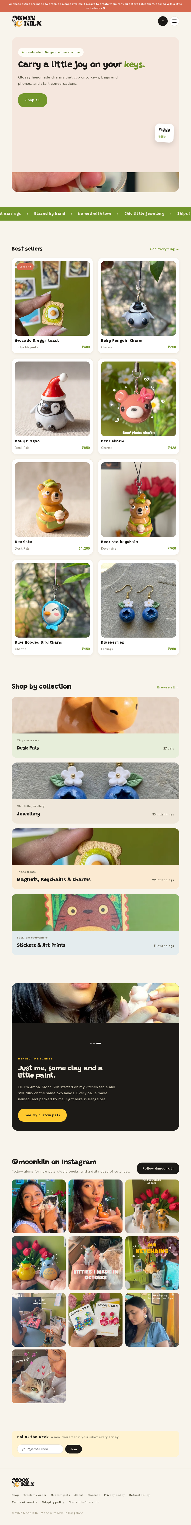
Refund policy (139, 1495)
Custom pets (60, 1495)
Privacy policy (114, 1495)
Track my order (34, 1495)
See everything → (164, 249)
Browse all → (168, 687)
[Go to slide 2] (94, 187)
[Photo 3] (100, 1043)
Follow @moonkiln (158, 1168)
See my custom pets (42, 1115)
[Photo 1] (92, 1043)
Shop (15, 1495)
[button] (163, 21)
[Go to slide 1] (90, 187)
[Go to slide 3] (99, 187)
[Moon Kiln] (23, 1482)
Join (73, 1449)
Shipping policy (53, 1502)
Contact (94, 1495)
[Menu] (174, 21)
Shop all (32, 100)
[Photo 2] (97, 1043)
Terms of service (25, 1502)
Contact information (84, 1502)
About (78, 1495)
